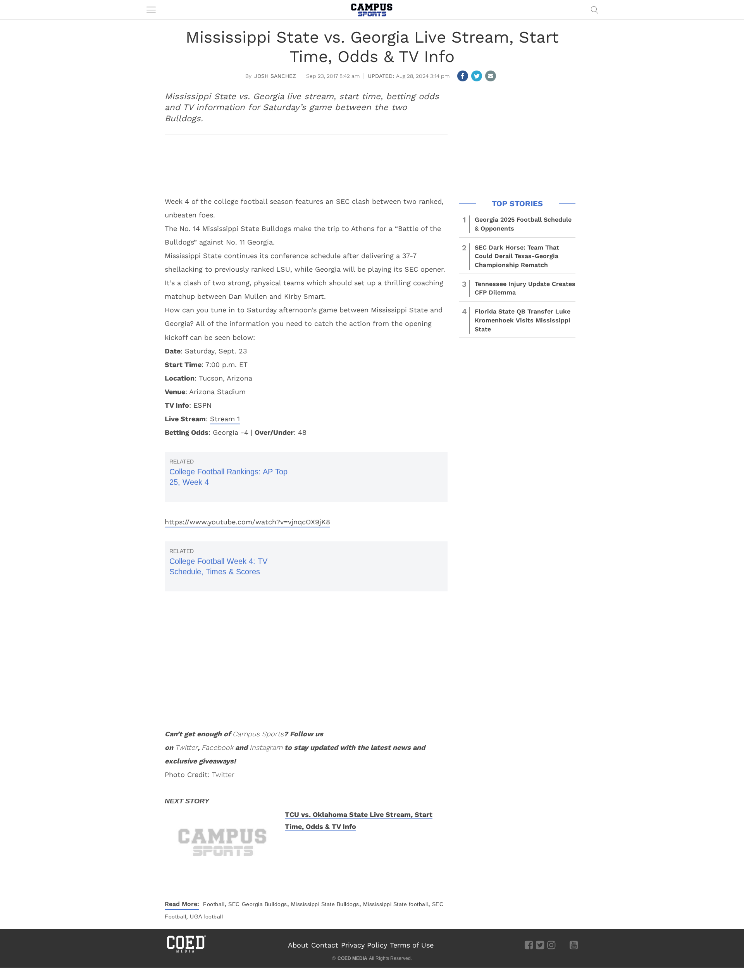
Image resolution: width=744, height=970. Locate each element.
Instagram (266, 747)
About (298, 945)
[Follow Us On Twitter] (540, 945)
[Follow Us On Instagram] (551, 945)
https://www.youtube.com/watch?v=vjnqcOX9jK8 (247, 522)
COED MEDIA (352, 958)
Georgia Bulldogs (264, 904)
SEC (234, 904)
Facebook (217, 747)
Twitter (186, 747)
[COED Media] (186, 951)
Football (213, 904)
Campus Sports (258, 734)
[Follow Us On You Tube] (574, 945)
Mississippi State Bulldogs (325, 904)
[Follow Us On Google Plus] (562, 945)
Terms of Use (412, 945)
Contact (324, 945)
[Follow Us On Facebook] (529, 945)
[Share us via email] (490, 76)
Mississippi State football (395, 904)
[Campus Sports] (372, 9)
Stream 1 (225, 419)
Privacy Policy (364, 945)
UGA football (206, 916)
